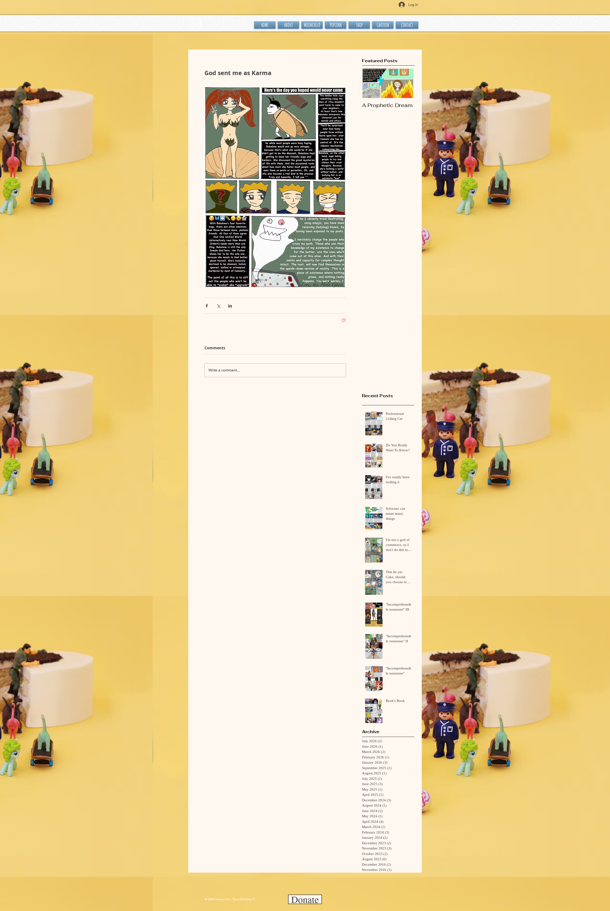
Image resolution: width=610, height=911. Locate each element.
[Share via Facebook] (206, 306)
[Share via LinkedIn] (230, 306)
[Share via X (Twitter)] (218, 306)
